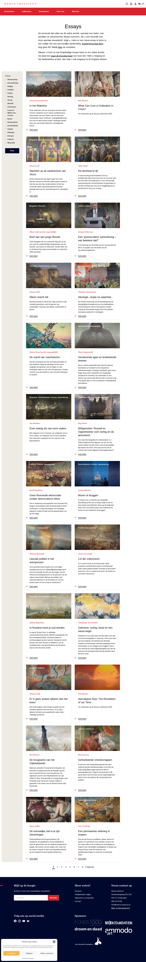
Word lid (75, 11)
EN (143, 4)
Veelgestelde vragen (83, 894)
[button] (54, 942)
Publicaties (26, 11)
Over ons (60, 11)
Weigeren (29, 953)
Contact (78, 901)
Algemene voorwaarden (28, 958)
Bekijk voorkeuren (47, 953)
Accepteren (11, 953)
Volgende (89, 867)
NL (139, 4)
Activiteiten (9, 11)
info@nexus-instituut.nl (120, 905)
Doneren (78, 891)
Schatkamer (44, 11)
